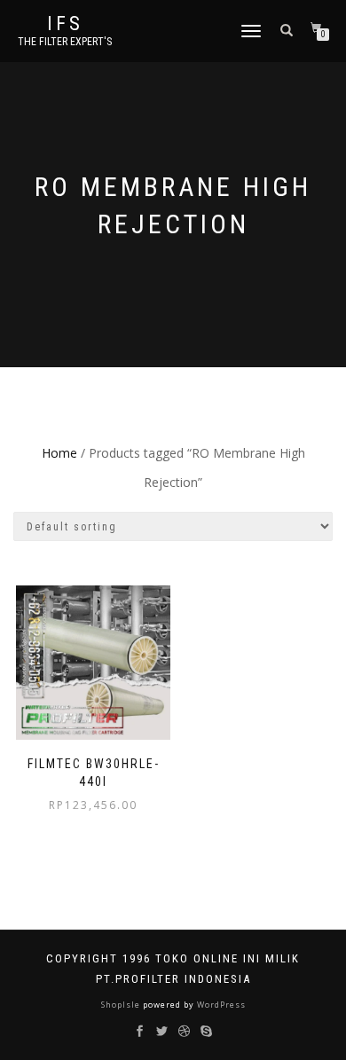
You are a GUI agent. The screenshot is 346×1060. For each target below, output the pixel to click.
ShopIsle (122, 1004)
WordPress (220, 1004)
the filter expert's (65, 41)
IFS (65, 24)
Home (59, 452)
